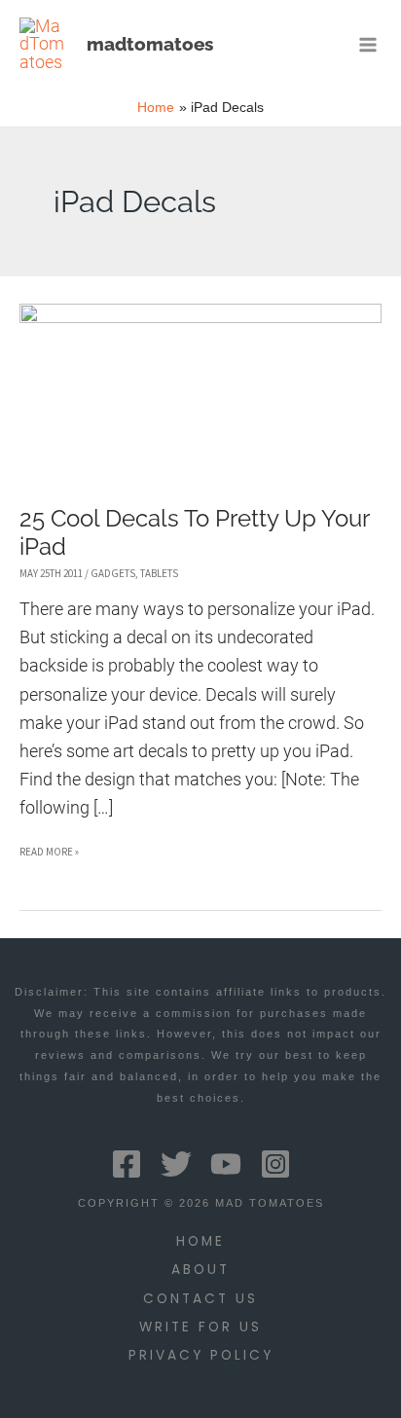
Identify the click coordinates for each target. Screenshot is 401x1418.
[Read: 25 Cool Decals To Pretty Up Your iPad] (200, 389)
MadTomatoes (150, 44)
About (200, 1269)
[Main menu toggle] (368, 44)
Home (200, 1241)
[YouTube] (225, 1164)
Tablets (159, 573)
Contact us (200, 1299)
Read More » (49, 855)
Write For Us (200, 1327)
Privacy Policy (200, 1355)
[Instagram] (275, 1164)
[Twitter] (176, 1164)
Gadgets (113, 573)
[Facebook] (126, 1164)
